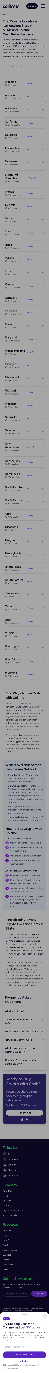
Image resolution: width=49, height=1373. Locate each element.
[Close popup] (44, 1316)
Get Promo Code (24, 1354)
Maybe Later (24, 1361)
